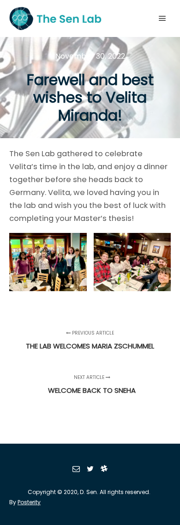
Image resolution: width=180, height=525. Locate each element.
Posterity (29, 502)
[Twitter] (90, 469)
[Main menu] (162, 18)
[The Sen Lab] (55, 18)
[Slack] (104, 469)
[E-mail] (76, 469)
